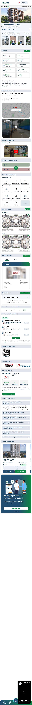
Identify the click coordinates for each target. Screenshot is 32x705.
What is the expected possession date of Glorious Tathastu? (13, 413)
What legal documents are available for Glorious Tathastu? (13, 427)
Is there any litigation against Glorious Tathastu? (13, 422)
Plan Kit (26, 209)
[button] (4, 702)
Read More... (5, 86)
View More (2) (16, 338)
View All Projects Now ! (9, 394)
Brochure (26, 50)
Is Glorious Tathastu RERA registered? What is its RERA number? (14, 417)
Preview (25, 323)
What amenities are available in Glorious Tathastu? (13, 432)
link (5, 342)
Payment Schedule (24, 292)
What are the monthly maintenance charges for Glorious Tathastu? (12, 437)
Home (2, 6)
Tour (9, 471)
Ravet (8, 6)
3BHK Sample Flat (6, 143)
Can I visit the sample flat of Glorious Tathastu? (13, 402)
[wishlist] (29, 9)
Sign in (23, 2)
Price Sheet (26, 255)
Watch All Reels (27, 33)
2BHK (7, 259)
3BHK (15, 259)
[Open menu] (29, 2)
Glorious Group (6, 26)
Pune (5, 6)
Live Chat (21, 471)
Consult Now (16, 508)
